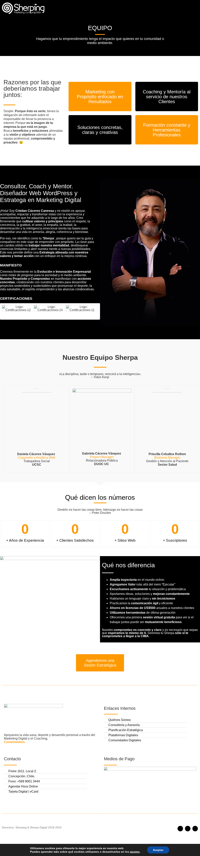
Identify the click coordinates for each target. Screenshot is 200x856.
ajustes (135, 851)
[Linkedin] (195, 828)
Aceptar (158, 849)
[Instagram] (187, 828)
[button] (194, 8)
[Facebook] (180, 828)
